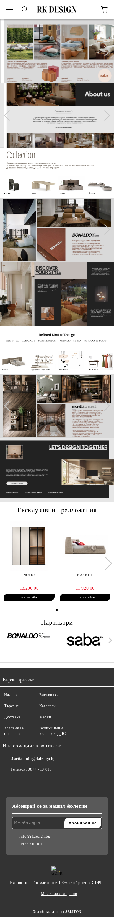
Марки (45, 717)
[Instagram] (22, 780)
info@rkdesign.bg (40, 759)
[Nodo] (29, 546)
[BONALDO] (29, 641)
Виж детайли (29, 597)
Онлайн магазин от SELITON (57, 912)
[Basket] (85, 546)
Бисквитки (49, 695)
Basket (85, 575)
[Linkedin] (34, 780)
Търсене (11, 706)
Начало (10, 695)
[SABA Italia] (85, 641)
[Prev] (9, 51)
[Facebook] (10, 780)
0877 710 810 (39, 769)
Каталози (47, 706)
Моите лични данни (59, 894)
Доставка (12, 717)
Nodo (29, 575)
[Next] (104, 51)
